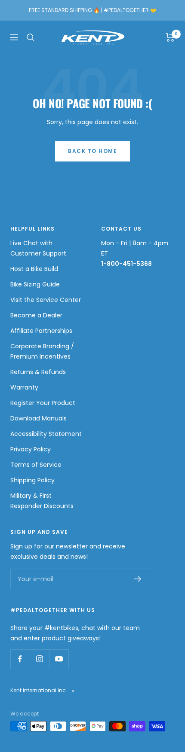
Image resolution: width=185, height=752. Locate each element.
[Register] (138, 579)
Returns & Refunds (38, 372)
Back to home (92, 151)
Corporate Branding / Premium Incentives (42, 351)
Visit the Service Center (45, 299)
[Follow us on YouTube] (58, 659)
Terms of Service (36, 464)
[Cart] (170, 37)
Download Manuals (38, 418)
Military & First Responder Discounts (42, 500)
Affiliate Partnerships (41, 330)
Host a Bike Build (34, 269)
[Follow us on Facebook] (20, 659)
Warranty (24, 387)
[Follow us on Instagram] (39, 659)
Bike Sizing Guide (35, 284)
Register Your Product (42, 403)
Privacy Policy (30, 449)
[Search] (30, 37)
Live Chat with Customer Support (38, 248)
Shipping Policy (32, 480)
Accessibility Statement (46, 433)
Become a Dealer (36, 315)
